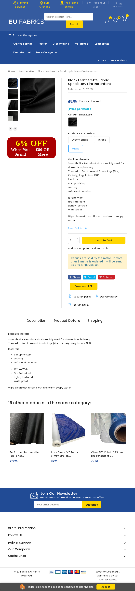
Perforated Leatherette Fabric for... (24, 454)
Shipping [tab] (95, 320)
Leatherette (102, 43)
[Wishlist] (115, 20)
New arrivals (119, 60)
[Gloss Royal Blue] (62, 442)
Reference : (75, 89)
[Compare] (106, 20)
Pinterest (108, 277)
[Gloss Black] (74, 442)
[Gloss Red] (56, 442)
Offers (102, 60)
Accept (105, 587)
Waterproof (81, 43)
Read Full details (78, 228)
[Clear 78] (108, 442)
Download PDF (84, 286)
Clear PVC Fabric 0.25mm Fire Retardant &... (107, 454)
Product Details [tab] (67, 320)
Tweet (91, 277)
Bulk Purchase (44, 5)
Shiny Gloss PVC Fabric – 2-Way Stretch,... (66, 454)
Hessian (43, 43)
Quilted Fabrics (22, 43)
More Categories (46, 52)
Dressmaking (61, 43)
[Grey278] (36, 442)
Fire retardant (22, 52)
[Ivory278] (18, 442)
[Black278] (30, 442)
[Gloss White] (68, 442)
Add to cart (104, 240)
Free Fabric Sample (69, 5)
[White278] (24, 442)
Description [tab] (36, 320)
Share (76, 277)
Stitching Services (21, 5)
